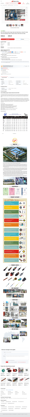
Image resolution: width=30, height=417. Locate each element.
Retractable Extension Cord (11, 403)
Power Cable (9, 391)
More (1, 411)
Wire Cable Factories (24, 406)
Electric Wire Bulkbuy (11, 410)
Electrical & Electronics (5, 5)
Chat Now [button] (23, 39)
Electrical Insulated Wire (4, 408)
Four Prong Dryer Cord (20, 401)
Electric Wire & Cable (16, 5)
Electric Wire (23, 392)
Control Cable (2, 392)
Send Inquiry (7, 39)
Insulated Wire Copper (17, 408)
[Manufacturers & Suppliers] (15, 1)
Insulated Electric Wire (10, 408)
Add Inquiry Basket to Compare (15, 27)
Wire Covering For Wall (3, 403)
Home (1, 5)
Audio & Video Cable (14, 401)
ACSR (22, 391)
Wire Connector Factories (11, 406)
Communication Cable (8, 401)
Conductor (16, 391)
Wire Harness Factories (18, 406)
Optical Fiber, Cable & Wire (10, 5)
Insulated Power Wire (23, 408)
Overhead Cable (17, 392)
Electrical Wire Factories (4, 406)
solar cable (2, 391)
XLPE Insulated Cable (10, 392)
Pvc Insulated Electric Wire (4, 410)
